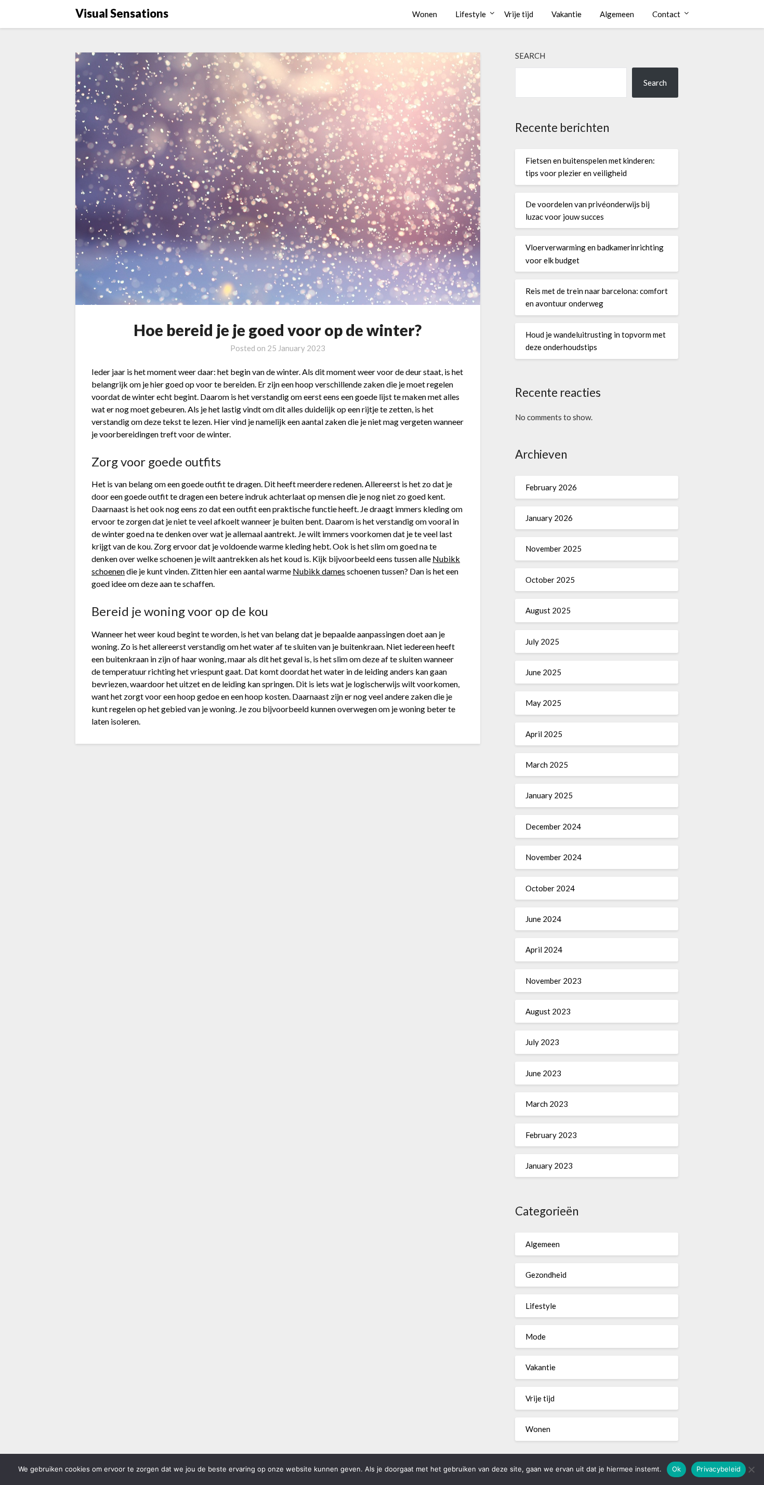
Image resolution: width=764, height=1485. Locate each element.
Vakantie (566, 14)
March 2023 (546, 1103)
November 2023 (553, 980)
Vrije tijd (518, 14)
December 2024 (553, 826)
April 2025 (543, 734)
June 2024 (543, 919)
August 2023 (548, 1011)
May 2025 (543, 702)
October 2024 (550, 888)
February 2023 (551, 1135)
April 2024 (543, 949)
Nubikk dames (319, 571)
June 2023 (543, 1073)
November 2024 (553, 857)
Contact (666, 14)
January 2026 (549, 518)
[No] (751, 1469)
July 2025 (542, 641)
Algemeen (617, 14)
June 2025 (543, 672)
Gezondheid (546, 1274)
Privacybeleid (718, 1469)
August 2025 (548, 610)
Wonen (424, 14)
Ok (676, 1469)
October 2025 (550, 579)
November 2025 (553, 548)
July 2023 (542, 1042)
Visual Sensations (121, 13)
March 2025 (546, 764)
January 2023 (549, 1165)
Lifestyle (470, 14)
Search (530, 55)
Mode (535, 1336)
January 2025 (549, 795)
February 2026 (551, 487)
